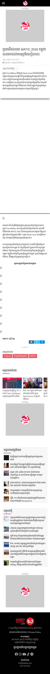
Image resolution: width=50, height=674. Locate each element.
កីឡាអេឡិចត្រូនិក (20, 356)
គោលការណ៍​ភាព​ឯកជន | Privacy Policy (25, 632)
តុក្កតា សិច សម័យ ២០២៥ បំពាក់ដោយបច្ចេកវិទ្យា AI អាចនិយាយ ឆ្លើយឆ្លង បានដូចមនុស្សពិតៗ (26, 475)
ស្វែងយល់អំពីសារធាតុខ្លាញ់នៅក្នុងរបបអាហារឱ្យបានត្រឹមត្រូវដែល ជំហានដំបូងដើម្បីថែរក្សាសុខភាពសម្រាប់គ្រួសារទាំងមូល (27, 520)
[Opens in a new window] (16, 654)
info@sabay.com (25, 663)
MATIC (33, 356)
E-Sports (7, 356)
